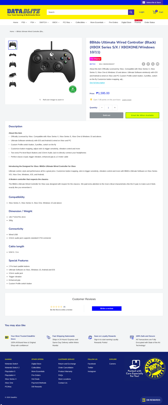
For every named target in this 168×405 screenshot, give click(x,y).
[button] (142, 115)
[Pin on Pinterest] (148, 64)
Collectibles (36, 367)
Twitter (90, 367)
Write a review (106, 308)
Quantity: (94, 107)
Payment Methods (38, 383)
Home (12, 31)
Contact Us (62, 383)
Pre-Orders (36, 375)
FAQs (60, 375)
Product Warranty (65, 371)
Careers (112, 364)
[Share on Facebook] (143, 64)
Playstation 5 (10, 371)
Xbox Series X (10, 379)
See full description (97, 83)
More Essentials (38, 371)
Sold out (106, 115)
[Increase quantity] (114, 107)
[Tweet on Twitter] (153, 64)
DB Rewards (36, 387)
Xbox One (9, 383)
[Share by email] (157, 64)
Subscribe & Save (153, 2)
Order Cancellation (65, 367)
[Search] (131, 12)
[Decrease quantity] (101, 107)
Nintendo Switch (11, 364)
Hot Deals (35, 379)
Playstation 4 (10, 375)
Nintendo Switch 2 (12, 367)
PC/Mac (8, 387)
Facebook (92, 364)
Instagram (92, 371)
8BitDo (92, 64)
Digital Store (36, 364)
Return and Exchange (67, 364)
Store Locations (64, 379)
